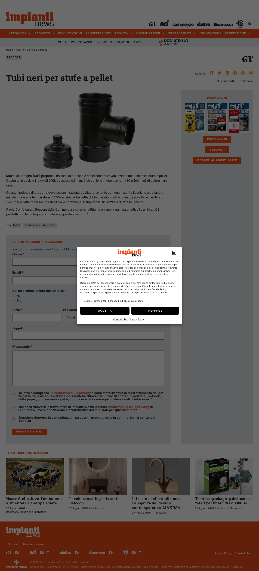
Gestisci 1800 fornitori (95, 301)
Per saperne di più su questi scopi (125, 301)
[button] (174, 253)
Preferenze (155, 310)
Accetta (105, 310)
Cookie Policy (120, 319)
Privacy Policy (137, 319)
